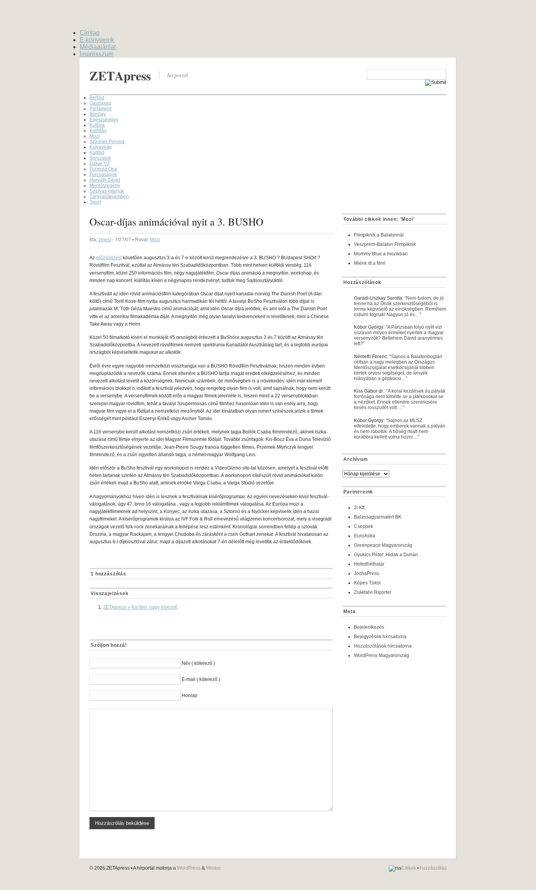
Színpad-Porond (106, 141)
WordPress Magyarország (381, 655)
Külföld (96, 152)
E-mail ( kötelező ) (201, 679)
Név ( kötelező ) (198, 663)
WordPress (189, 868)
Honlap (189, 695)
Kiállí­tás (97, 130)
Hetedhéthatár (369, 564)
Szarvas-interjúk (106, 191)
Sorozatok (100, 158)
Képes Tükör (367, 583)
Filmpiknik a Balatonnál (379, 235)
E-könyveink (97, 39)
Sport (95, 202)
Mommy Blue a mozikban (381, 254)
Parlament (100, 108)
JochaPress (366, 573)
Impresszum (96, 54)
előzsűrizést (109, 257)
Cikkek (408, 868)
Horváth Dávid (104, 180)
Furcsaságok (103, 174)
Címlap (90, 32)
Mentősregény (104, 185)
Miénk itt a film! (369, 263)
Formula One (103, 169)
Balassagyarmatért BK (377, 517)
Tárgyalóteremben (109, 196)
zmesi (104, 239)
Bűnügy (97, 114)
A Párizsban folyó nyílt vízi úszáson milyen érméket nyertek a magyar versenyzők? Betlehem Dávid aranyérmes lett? (399, 335)
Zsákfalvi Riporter (372, 592)
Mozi (94, 136)
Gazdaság (100, 103)
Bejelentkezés (369, 627)
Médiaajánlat (98, 47)
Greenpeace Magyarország (383, 545)
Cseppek (363, 526)
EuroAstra (364, 536)
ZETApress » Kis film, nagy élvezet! (140, 607)
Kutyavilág (100, 147)
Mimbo (213, 868)
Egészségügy (104, 119)
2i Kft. (360, 507)
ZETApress (120, 75)
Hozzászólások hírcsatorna (383, 646)
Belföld (96, 97)
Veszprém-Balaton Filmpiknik (385, 244)
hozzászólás (433, 868)
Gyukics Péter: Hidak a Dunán (386, 554)
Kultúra (97, 125)
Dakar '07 (99, 163)
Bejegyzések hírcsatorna (380, 636)
